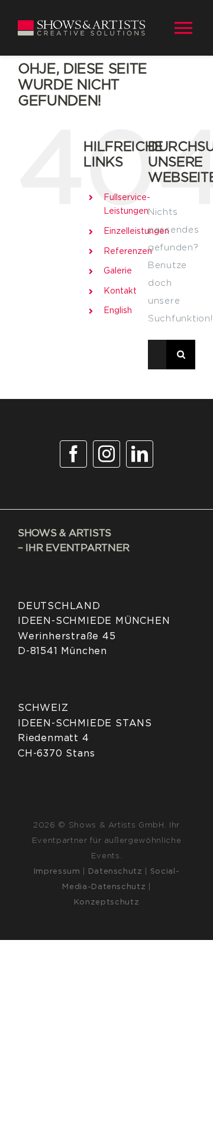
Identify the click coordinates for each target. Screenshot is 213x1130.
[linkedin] (139, 454)
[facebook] (73, 454)
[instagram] (106, 454)
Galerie (118, 271)
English (118, 311)
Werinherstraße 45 (67, 636)
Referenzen (128, 251)
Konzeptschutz (106, 902)
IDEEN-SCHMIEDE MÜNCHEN (94, 621)
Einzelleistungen (136, 231)
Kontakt (120, 291)
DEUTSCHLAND (59, 606)
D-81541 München (62, 651)
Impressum (57, 871)
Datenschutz (115, 871)
